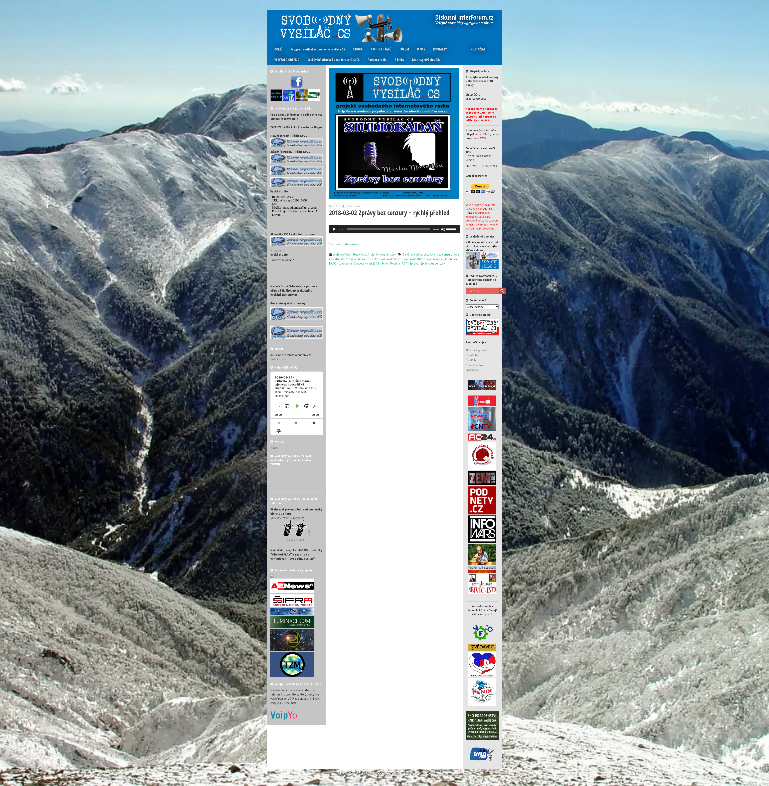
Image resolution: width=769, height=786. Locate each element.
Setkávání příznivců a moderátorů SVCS (333, 59)
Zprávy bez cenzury (383, 254)
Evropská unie (434, 259)
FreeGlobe (472, 355)
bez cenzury (444, 254)
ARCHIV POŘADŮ (381, 49)
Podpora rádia (377, 59)
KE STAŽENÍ (478, 49)
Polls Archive (278, 359)
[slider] (452, 228)
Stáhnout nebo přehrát (345, 244)
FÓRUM (404, 49)
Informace (451, 259)
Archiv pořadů (341, 254)
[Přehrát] (334, 229)
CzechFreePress (476, 365)
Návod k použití (296, 539)
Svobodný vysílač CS (366, 263)
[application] (394, 229)
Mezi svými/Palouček (426, 59)
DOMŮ (278, 49)
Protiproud (472, 370)
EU (375, 259)
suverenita (345, 263)
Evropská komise (389, 259)
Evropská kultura (412, 259)
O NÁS (421, 49)
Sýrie (384, 263)
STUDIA (358, 49)
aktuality (429, 254)
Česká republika (355, 259)
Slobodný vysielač (476, 350)
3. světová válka (412, 254)
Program (277, 250)
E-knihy (399, 59)
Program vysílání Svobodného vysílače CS (318, 49)
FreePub (471, 360)
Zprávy (414, 263)
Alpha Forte (424, 772)
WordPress (407, 772)
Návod (274, 448)
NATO (332, 263)
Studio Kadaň (360, 254)
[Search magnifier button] (502, 291)
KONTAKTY (440, 49)
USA (404, 263)
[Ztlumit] (443, 229)
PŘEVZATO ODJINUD (286, 59)
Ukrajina (395, 263)
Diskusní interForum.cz (464, 17)
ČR (369, 259)
